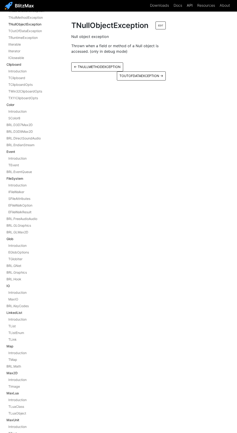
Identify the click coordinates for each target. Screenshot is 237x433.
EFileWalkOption (20, 205)
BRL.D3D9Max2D (19, 131)
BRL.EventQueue (19, 172)
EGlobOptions (18, 252)
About (225, 5)
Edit (160, 25)
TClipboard (16, 78)
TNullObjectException (24, 24)
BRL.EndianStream (20, 145)
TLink (12, 339)
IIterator (14, 51)
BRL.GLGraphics (18, 225)
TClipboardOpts (20, 85)
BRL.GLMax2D (17, 232)
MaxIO (13, 299)
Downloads (159, 5)
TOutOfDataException (25, 31)
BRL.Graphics (16, 272)
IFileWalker (16, 192)
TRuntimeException (23, 38)
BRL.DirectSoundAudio (23, 138)
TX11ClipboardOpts (23, 98)
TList (12, 326)
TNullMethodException (25, 17)
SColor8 (14, 118)
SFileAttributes (19, 199)
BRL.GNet (13, 266)
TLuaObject (17, 413)
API (190, 5)
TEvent (13, 165)
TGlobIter (15, 259)
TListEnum (16, 333)
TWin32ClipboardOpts (25, 91)
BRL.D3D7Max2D (19, 125)
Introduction (17, 71)
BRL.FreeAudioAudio (21, 219)
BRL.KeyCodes (17, 306)
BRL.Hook (13, 279)
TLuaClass (16, 406)
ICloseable (16, 58)
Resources (206, 5)
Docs (178, 5)
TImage (14, 386)
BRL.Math (13, 366)
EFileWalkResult (19, 212)
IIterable (14, 44)
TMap (12, 360)
